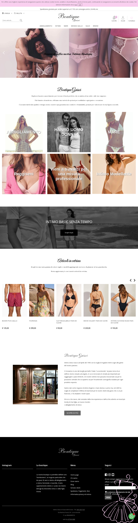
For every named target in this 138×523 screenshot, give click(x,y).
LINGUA (7, 13)
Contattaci (131, 21)
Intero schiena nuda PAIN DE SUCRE (122, 322)
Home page (75, 475)
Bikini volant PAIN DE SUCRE (96, 321)
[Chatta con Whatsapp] (132, 519)
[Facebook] (106, 475)
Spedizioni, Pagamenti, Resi (80, 491)
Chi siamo (74, 478)
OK (80, 5)
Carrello (114, 21)
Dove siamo (75, 481)
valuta (19, 13)
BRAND (95, 26)
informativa (116, 494)
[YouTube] (113, 475)
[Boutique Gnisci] (69, 22)
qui (76, 5)
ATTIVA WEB (71, 519)
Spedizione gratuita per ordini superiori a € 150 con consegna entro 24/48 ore (69, 9)
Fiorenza (33, 321)
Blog (72, 485)
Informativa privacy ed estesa (81, 494)
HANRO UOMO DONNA (68, 132)
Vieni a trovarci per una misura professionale (68, 174)
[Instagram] (109, 475)
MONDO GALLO (77, 26)
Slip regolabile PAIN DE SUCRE (66, 322)
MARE (66, 26)
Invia (108, 497)
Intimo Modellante (114, 174)
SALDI (88, 26)
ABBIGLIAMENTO (46, 26)
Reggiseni (24, 174)
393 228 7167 (81, 510)
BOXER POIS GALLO (9, 321)
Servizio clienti (75, 488)
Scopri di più (69, 233)
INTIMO (58, 26)
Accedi (123, 21)
